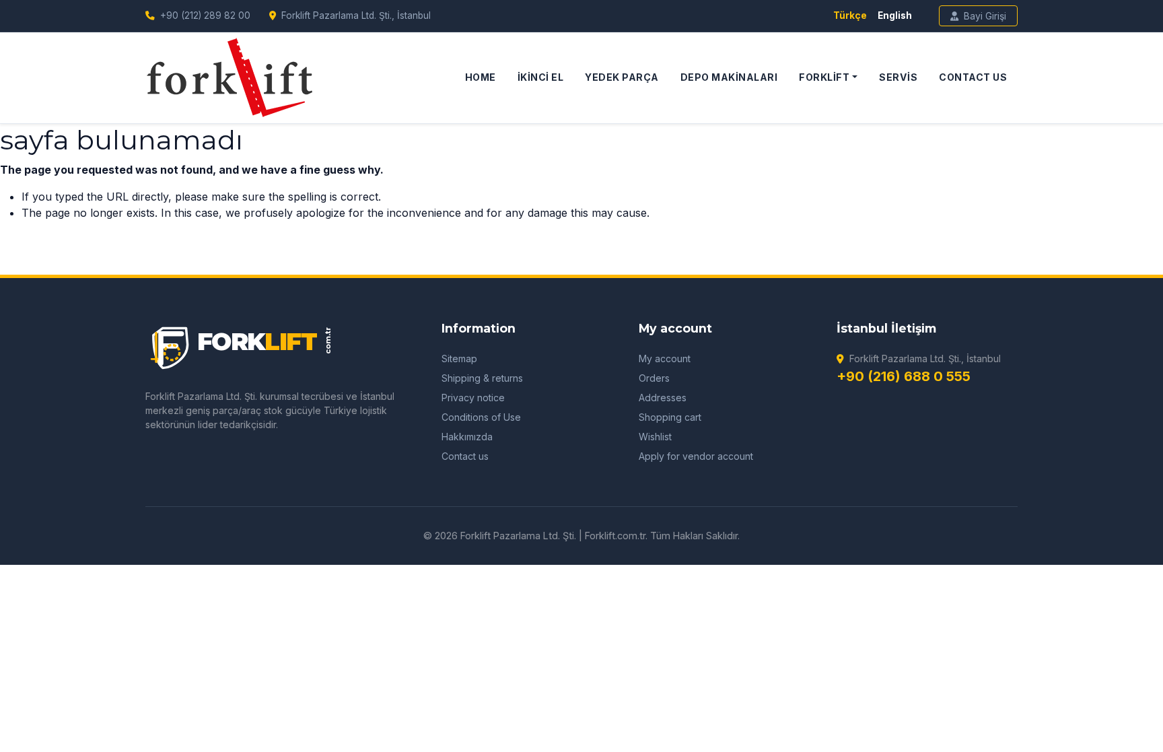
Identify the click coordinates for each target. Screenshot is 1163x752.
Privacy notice (473, 397)
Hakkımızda (467, 436)
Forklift (824, 77)
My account (665, 358)
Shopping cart (670, 417)
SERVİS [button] (898, 77)
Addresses (662, 397)
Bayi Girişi (985, 16)
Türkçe (850, 15)
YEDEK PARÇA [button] (622, 77)
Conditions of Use (481, 417)
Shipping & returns (482, 378)
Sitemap (459, 358)
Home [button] (480, 77)
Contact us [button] (973, 77)
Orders (654, 378)
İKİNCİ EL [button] (541, 77)
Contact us (465, 456)
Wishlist (655, 436)
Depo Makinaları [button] (729, 77)
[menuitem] (480, 77)
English (895, 15)
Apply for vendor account (696, 456)
